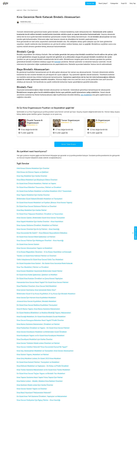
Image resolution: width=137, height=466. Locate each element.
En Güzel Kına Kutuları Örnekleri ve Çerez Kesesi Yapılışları (40, 278)
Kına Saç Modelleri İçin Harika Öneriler (32, 176)
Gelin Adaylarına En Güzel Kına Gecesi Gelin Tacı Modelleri (40, 259)
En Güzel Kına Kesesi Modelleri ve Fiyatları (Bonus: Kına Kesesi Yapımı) (44, 203)
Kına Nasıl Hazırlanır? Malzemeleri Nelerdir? (34, 393)
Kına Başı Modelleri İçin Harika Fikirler (32, 210)
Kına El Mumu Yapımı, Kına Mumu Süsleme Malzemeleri (38, 309)
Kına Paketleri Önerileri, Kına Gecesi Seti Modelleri (37, 286)
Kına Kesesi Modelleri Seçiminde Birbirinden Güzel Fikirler (39, 271)
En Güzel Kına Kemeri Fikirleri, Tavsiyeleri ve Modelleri (38, 362)
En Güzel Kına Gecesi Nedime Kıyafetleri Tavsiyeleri (37, 305)
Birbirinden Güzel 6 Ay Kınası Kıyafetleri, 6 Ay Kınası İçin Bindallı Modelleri (46, 294)
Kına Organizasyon (33, 10)
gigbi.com (19, 10)
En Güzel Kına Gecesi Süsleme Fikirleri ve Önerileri (37, 206)
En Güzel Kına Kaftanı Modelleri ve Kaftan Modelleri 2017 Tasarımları (44, 191)
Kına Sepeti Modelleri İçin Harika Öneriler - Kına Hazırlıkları (40, 222)
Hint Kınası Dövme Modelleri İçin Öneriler (33, 168)
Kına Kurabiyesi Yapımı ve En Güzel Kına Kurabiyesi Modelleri (40, 336)
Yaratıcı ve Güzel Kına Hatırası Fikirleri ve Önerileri (36, 256)
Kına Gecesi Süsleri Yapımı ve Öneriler (32, 389)
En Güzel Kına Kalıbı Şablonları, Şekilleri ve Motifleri (37, 275)
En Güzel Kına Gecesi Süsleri (28, 244)
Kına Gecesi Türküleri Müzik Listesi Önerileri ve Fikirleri (38, 343)
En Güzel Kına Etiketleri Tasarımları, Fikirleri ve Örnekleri (39, 187)
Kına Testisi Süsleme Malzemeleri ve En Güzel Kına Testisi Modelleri (43, 370)
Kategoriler (114, 3)
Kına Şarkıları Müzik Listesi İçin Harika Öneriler (35, 385)
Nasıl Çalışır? (103, 3)
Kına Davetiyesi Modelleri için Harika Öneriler (34, 339)
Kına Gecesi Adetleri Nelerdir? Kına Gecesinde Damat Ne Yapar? (42, 347)
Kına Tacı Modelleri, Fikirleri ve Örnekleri (33, 267)
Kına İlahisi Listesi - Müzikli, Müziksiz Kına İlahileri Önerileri (40, 381)
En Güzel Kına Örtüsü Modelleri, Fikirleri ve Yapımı (36, 183)
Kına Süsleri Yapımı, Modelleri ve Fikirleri (33, 354)
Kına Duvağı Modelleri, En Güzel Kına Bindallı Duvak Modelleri (41, 317)
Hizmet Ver (90, 3)
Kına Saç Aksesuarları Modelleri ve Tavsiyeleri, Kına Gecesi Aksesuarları (45, 351)
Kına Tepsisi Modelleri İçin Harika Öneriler (33, 195)
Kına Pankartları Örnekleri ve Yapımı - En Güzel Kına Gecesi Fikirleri (43, 328)
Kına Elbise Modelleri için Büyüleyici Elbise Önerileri (37, 180)
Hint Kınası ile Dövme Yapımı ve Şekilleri (32, 172)
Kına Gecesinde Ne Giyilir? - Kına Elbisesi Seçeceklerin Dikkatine (42, 233)
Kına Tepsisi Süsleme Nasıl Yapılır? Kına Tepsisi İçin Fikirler (40, 377)
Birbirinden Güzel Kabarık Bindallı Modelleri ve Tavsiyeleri (39, 199)
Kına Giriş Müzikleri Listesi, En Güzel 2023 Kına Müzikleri (39, 358)
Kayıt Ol (124, 3)
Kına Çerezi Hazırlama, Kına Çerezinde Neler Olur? (36, 290)
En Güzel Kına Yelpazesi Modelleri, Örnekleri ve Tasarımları (40, 214)
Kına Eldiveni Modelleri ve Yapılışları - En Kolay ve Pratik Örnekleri (43, 366)
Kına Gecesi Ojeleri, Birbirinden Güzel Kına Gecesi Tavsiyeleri (41, 218)
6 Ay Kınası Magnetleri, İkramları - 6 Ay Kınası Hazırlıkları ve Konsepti (44, 252)
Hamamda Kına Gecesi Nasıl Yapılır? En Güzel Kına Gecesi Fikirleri (42, 282)
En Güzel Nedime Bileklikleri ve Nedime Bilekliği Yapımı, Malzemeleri (44, 313)
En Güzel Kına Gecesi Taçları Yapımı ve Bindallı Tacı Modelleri (41, 373)
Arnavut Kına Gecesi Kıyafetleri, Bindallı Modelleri (36, 301)
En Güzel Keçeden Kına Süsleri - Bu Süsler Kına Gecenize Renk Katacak (44, 263)
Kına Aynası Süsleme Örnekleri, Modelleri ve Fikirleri (37, 225)
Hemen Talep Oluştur (68, 144)
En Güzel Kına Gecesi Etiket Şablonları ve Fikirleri (36, 237)
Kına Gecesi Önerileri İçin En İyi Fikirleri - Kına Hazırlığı (38, 229)
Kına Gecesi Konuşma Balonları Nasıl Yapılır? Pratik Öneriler (40, 320)
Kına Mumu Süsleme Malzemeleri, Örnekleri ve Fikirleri (38, 324)
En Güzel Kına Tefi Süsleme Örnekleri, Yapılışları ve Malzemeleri (42, 396)
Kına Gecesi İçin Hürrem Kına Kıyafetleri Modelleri (36, 298)
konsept (57, 62)
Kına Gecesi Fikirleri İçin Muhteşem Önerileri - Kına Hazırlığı (40, 240)
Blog (25, 10)
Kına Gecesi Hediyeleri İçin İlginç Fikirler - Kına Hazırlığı (38, 400)
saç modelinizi (86, 95)
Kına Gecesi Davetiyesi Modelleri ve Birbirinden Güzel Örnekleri (42, 332)
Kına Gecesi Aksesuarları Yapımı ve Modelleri (34, 248)
